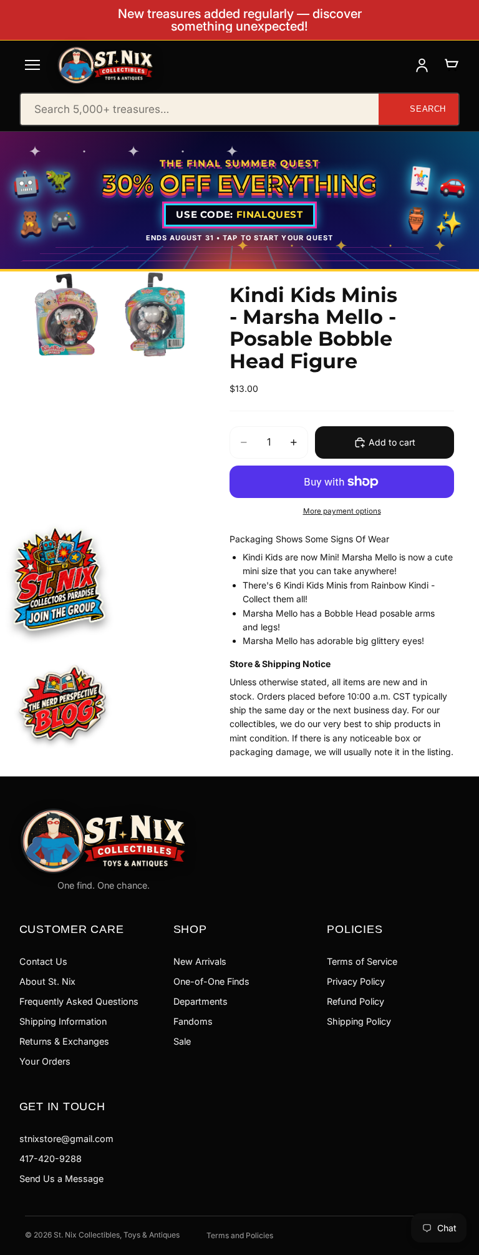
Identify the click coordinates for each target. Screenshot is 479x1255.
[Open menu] (32, 65)
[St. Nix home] (105, 65)
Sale (182, 1041)
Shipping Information (63, 1021)
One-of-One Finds (211, 981)
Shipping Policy (359, 1021)
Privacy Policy (356, 981)
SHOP (190, 928)
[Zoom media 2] (157, 314)
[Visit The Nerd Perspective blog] (62, 704)
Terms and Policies (239, 1235)
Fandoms (193, 1021)
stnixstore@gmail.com (66, 1138)
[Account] (422, 65)
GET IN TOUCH (62, 1106)
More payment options (342, 511)
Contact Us (43, 961)
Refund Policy (355, 1001)
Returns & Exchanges (64, 1041)
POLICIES (354, 928)
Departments (200, 1001)
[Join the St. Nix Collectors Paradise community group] (58, 578)
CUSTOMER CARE (71, 928)
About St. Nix (47, 981)
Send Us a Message (61, 1178)
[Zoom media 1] (68, 314)
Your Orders (44, 1061)
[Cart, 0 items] (451, 65)
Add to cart (392, 442)
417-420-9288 (50, 1158)
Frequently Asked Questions (78, 1001)
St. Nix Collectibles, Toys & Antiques (117, 1234)
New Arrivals (199, 961)
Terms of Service (362, 961)
